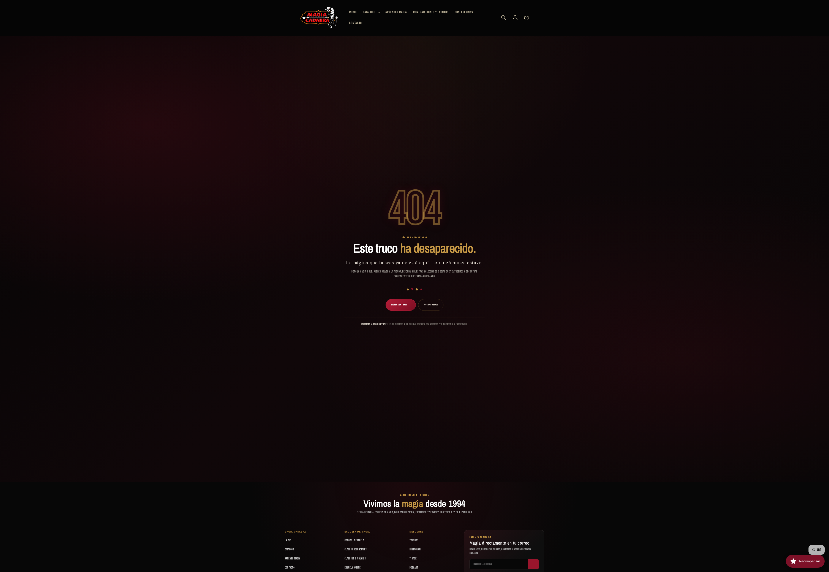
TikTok (413, 558)
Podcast (414, 567)
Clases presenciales (356, 549)
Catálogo (289, 549)
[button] (371, 12)
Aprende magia (292, 558)
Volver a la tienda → (400, 304)
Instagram (415, 549)
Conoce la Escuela (354, 540)
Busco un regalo (431, 304)
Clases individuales (355, 558)
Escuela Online (353, 567)
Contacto (290, 567)
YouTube (414, 540)
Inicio (288, 540)
